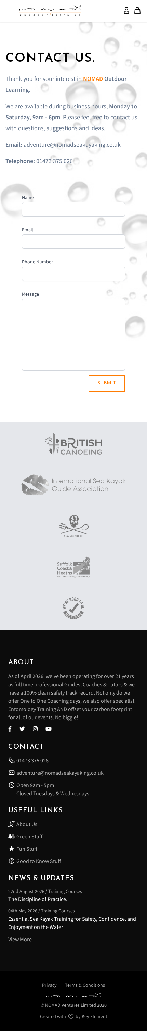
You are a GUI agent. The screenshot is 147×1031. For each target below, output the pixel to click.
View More (20, 939)
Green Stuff (29, 836)
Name (28, 197)
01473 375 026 (32, 760)
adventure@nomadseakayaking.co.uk (60, 772)
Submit (106, 383)
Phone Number (37, 262)
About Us (26, 824)
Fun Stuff (26, 848)
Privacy (49, 985)
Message (30, 294)
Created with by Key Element (73, 1016)
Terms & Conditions (85, 985)
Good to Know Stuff (38, 861)
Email (27, 229)
